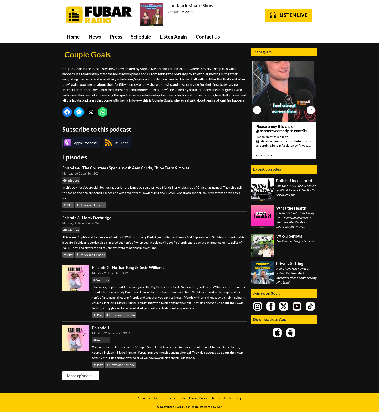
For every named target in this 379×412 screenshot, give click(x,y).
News (95, 37)
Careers (159, 398)
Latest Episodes (267, 169)
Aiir (219, 406)
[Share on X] (91, 112)
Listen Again (173, 37)
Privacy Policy (198, 398)
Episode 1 (100, 327)
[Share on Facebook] (67, 112)
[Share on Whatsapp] (102, 112)
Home (73, 37)
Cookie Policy (232, 398)
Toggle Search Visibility (310, 36)
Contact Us (208, 37)
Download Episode (92, 205)
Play (70, 205)
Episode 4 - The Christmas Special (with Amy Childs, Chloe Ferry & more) (125, 168)
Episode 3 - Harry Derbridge (86, 217)
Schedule (141, 37)
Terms (215, 398)
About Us (144, 398)
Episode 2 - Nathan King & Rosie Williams (128, 267)
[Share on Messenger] (79, 112)
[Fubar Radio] (99, 15)
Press (116, 37)
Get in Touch (177, 398)
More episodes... (81, 375)
